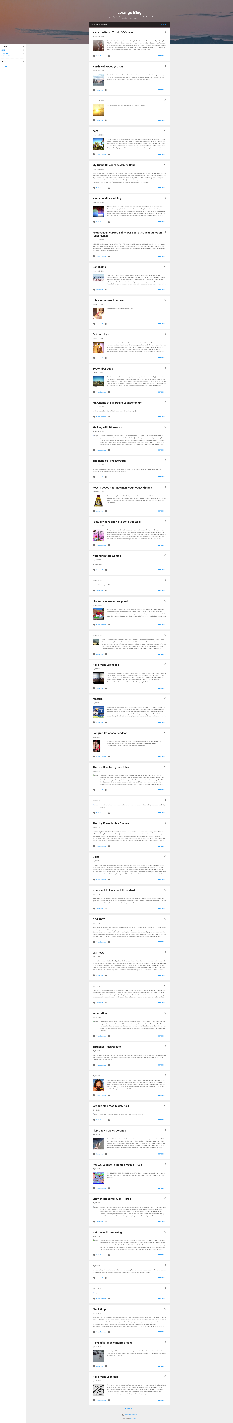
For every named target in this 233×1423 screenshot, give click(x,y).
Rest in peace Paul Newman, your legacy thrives (122, 487)
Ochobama (99, 267)
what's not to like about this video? (114, 890)
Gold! (96, 856)
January (5, 53)
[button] (165, 32)
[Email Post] (109, 56)
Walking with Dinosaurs (107, 427)
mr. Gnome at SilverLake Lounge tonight (117, 402)
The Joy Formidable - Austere (111, 823)
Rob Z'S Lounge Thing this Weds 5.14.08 (117, 1164)
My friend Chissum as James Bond (114, 165)
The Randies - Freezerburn (109, 460)
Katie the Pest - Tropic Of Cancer (113, 32)
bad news (98, 952)
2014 (3, 50)
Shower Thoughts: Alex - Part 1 (112, 1198)
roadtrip (98, 698)
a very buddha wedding (107, 198)
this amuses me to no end (109, 300)
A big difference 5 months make (112, 1342)
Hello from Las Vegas (106, 664)
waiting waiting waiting (107, 555)
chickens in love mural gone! (110, 601)
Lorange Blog (129, 12)
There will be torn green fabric (111, 767)
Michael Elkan (133, 1418)
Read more (162, 56)
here (95, 130)
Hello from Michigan (105, 1376)
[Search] (169, 5)
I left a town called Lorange (109, 1130)
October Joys (101, 334)
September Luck (103, 368)
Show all (163, 24)
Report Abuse (5, 67)
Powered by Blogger (130, 1414)
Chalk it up (99, 1309)
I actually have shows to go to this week (117, 521)
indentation (100, 1013)
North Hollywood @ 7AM (108, 66)
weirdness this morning (107, 1232)
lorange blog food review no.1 (111, 1106)
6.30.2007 (99, 919)
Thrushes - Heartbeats (107, 1046)
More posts (129, 1408)
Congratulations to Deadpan (110, 733)
